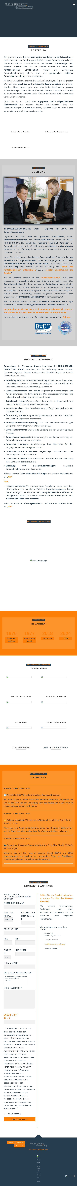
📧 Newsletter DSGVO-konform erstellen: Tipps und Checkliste (32, 795)
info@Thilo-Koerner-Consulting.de (55, 944)
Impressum (20, 1142)
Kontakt (11, 1142)
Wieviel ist (11, 1016)
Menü (73, 4)
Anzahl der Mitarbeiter (28, 915)
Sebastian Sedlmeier (21, 697)
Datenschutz (19, 1146)
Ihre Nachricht (13, 988)
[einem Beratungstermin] (16, 978)
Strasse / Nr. (11, 929)
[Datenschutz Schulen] (20, 124)
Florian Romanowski (56, 722)
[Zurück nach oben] (38, 1137)
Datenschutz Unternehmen (56, 132)
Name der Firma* (14, 903)
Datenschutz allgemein (21, 788)
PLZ (6, 938)
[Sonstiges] (16, 980)
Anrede (7, 952)
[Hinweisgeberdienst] (20, 139)
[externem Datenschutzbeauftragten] (16, 976)
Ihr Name (21, 950)
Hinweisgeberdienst (20, 147)
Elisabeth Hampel (21, 747)
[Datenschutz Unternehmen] (56, 124)
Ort (17, 938)
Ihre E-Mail (11, 962)
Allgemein (7, 788)
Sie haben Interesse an (18, 972)
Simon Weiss (21, 722)
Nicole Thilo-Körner (56, 697)
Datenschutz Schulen (20, 132)
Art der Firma (8, 914)
